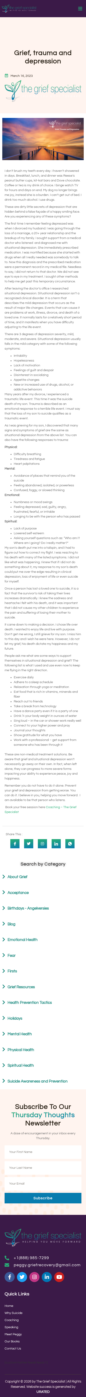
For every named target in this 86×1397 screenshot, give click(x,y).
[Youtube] (59, 1277)
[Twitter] (22, 1277)
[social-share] (14, 843)
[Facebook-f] (10, 1277)
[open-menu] (80, 9)
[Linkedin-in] (47, 1277)
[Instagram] (34, 1277)
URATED (43, 1392)
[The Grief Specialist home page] (19, 9)
